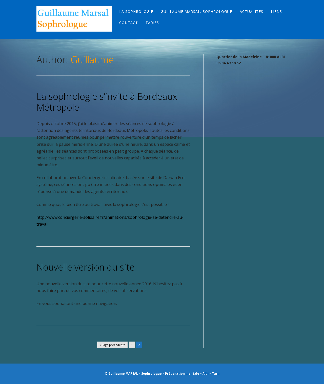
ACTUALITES (251, 11)
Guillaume (92, 59)
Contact (128, 22)
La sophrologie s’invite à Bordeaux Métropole (106, 101)
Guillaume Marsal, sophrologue (196, 11)
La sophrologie (136, 11)
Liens (276, 11)
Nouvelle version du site (85, 267)
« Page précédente (112, 345)
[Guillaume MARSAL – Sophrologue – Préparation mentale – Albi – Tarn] (74, 19)
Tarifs (152, 22)
